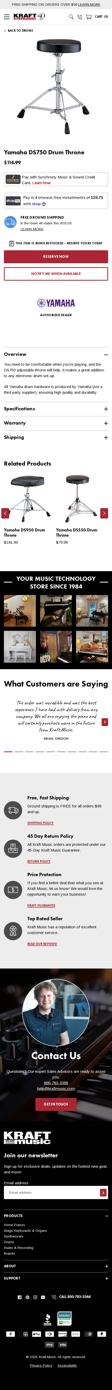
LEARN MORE (89, 4)
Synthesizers (13, 1236)
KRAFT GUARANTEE (41, 905)
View (40, 514)
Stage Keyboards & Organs (25, 1231)
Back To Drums (20, 30)
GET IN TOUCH (56, 1104)
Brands (9, 1253)
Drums (9, 1242)
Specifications (19, 408)
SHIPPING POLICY (40, 823)
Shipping (14, 437)
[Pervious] (5, 513)
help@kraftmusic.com (56, 1088)
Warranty (15, 423)
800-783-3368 (56, 1083)
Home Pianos (14, 1225)
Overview (15, 354)
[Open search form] (71, 16)
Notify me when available (56, 274)
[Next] (104, 513)
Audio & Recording (18, 1248)
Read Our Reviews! (42, 944)
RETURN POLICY (39, 861)
